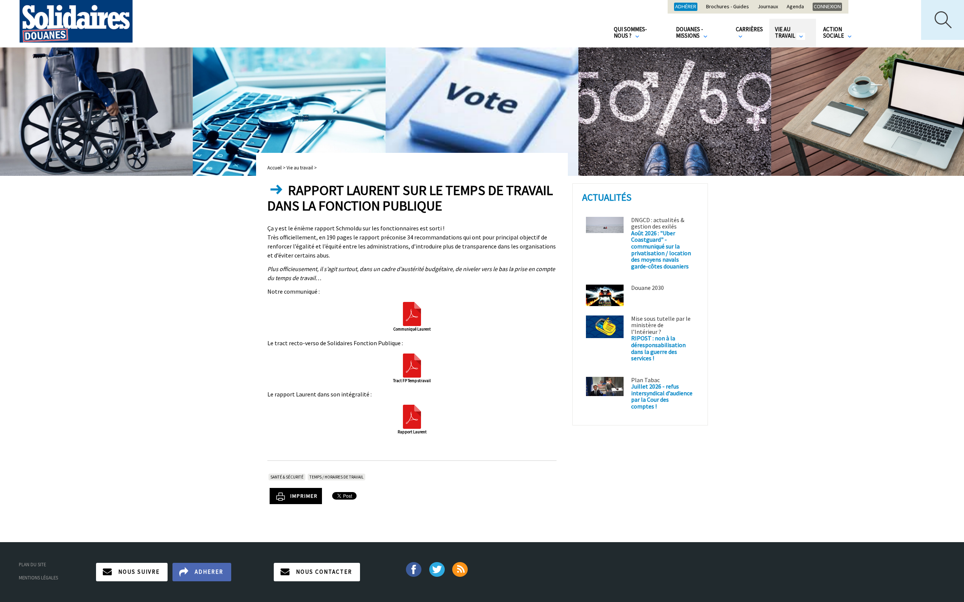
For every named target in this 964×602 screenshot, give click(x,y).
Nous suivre (139, 571)
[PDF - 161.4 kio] (412, 364)
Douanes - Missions (689, 32)
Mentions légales (38, 578)
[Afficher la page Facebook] (413, 569)
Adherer (209, 571)
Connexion (827, 6)
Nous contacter (324, 571)
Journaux (768, 7)
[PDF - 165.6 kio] (412, 313)
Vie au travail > (302, 168)
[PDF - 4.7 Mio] (412, 416)
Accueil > (277, 168)
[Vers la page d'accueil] (76, 21)
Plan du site (32, 564)
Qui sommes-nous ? (630, 32)
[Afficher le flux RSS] (460, 569)
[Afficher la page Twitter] (437, 569)
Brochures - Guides (727, 7)
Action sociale (834, 32)
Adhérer (685, 6)
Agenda (795, 7)
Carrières (749, 29)
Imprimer (304, 495)
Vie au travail (785, 32)
